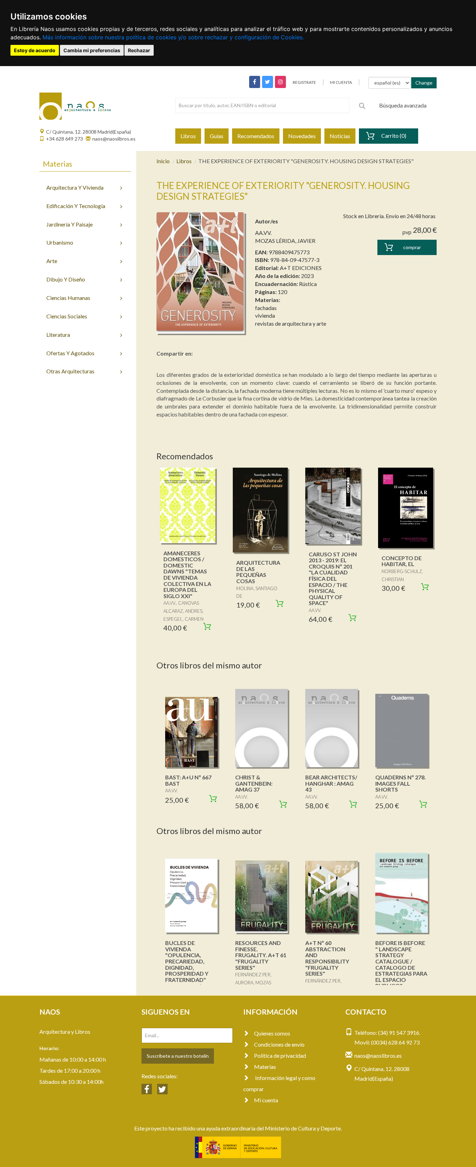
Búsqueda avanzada (403, 105)
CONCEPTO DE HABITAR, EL (402, 561)
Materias (265, 1066)
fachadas (266, 307)
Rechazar (139, 50)
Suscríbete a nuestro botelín (178, 1056)
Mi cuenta (266, 1100)
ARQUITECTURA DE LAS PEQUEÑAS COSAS (258, 571)
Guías (216, 136)
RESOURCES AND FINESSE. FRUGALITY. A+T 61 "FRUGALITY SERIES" (260, 954)
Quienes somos (272, 1033)
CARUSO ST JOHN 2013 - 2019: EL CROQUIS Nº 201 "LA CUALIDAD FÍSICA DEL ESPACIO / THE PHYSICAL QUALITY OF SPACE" (333, 578)
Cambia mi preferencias (91, 50)
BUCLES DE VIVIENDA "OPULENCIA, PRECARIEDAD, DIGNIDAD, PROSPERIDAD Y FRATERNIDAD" (186, 961)
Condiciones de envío (279, 1044)
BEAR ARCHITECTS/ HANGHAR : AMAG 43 (331, 783)
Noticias (340, 136)
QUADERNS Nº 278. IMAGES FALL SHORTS (400, 783)
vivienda (265, 315)
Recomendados (255, 136)
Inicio (163, 161)
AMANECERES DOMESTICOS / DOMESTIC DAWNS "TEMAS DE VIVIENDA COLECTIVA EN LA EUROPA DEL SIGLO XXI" (187, 574)
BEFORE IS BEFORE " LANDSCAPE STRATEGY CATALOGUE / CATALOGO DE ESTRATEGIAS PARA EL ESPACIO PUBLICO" (401, 964)
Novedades (302, 136)
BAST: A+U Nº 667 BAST (188, 780)
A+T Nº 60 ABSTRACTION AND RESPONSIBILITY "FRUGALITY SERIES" (327, 958)
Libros (188, 136)
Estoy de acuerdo (34, 50)
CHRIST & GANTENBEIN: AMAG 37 (253, 783)
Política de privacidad (280, 1055)
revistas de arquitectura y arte (290, 323)
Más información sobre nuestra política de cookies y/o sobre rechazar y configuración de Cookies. (173, 37)
